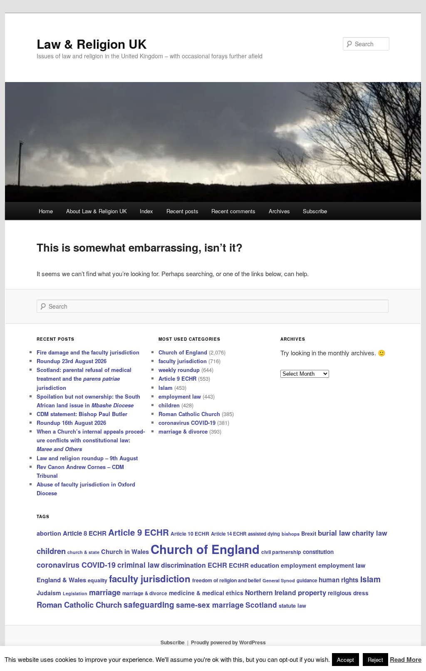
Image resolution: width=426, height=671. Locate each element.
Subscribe (315, 211)
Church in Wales (125, 551)
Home (46, 211)
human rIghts (339, 579)
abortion (49, 533)
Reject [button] (375, 660)
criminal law (138, 565)
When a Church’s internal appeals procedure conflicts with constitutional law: (91, 440)
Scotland (261, 604)
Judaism (49, 593)
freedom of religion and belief (226, 580)
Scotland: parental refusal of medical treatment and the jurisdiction (84, 378)
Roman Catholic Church (189, 414)
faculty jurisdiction (183, 361)
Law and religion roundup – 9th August (87, 458)
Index (146, 211)
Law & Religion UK (92, 43)
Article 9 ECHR (177, 378)
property (312, 592)
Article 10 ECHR (190, 533)
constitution (318, 552)
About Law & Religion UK (96, 211)
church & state (83, 552)
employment (299, 565)
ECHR (217, 565)
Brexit (308, 533)
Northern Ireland (270, 592)
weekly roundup (179, 370)
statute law (292, 605)
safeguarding (149, 604)
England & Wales (61, 579)
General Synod (279, 580)
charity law (369, 533)
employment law (180, 396)
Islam (166, 388)
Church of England (183, 352)
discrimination (183, 565)
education (264, 565)
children (169, 405)
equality (97, 580)
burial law (334, 533)
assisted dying (264, 533)
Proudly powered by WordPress (228, 642)
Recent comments (233, 211)
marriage (105, 592)
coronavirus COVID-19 (187, 423)
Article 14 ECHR (228, 533)
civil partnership (281, 552)
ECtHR (239, 565)
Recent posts (182, 211)
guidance (307, 580)
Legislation (75, 593)
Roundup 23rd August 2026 (71, 361)
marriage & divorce (183, 431)
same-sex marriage (210, 604)
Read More (405, 659)
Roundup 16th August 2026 (71, 423)
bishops (291, 533)
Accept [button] (345, 660)
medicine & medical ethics (206, 593)
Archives (279, 211)
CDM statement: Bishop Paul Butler (82, 414)
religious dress (348, 593)
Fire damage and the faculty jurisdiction (88, 352)
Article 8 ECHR (84, 533)
